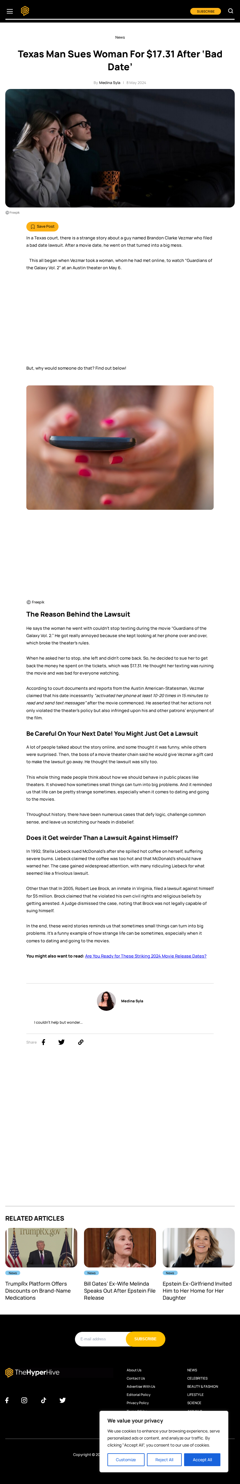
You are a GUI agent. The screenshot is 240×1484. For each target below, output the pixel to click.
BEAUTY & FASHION (202, 1386)
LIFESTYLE (195, 1394)
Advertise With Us (141, 1386)
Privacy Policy (138, 1403)
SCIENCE (194, 1403)
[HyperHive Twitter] (62, 1400)
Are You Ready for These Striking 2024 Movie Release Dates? (146, 956)
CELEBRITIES (197, 1378)
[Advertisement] (120, 320)
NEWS (192, 1370)
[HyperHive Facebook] (6, 1400)
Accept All (202, 1459)
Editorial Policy (138, 1394)
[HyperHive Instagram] (24, 1400)
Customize (126, 1459)
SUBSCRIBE (206, 11)
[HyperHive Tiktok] (43, 1400)
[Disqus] (120, 1132)
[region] (164, 1441)
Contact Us (136, 1378)
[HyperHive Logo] (25, 11)
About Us (134, 1370)
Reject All (164, 1459)
